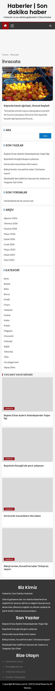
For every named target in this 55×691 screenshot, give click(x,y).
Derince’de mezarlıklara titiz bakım (21, 164)
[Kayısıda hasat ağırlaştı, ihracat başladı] (27, 84)
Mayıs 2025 (9, 249)
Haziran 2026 (10, 228)
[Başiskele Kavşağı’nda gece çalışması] (27, 445)
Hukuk (7, 315)
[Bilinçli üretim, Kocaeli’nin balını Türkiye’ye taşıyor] (27, 545)
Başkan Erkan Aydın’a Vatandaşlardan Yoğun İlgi (26, 153)
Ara (8, 130)
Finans (8, 98)
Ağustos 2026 (10, 218)
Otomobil (8, 336)
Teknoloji (8, 351)
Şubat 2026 (9, 239)
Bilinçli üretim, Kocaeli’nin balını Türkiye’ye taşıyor (26, 639)
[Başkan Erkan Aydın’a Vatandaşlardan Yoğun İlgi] (27, 394)
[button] (12, 25)
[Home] (5, 26)
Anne (6, 278)
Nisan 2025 (9, 254)
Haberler (8, 309)
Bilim (6, 289)
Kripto (7, 325)
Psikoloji (8, 341)
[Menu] (12, 25)
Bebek (7, 283)
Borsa (7, 294)
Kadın (6, 320)
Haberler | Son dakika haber (27, 9)
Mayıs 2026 (9, 234)
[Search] (50, 26)
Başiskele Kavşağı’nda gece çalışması (21, 159)
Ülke (6, 356)
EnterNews (41, 684)
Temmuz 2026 (11, 223)
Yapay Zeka (9, 367)
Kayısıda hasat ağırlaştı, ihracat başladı (27, 105)
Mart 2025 (9, 260)
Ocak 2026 (9, 244)
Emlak (7, 299)
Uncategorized (11, 362)
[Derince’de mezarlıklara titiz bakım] (27, 495)
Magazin (8, 330)
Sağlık (7, 346)
